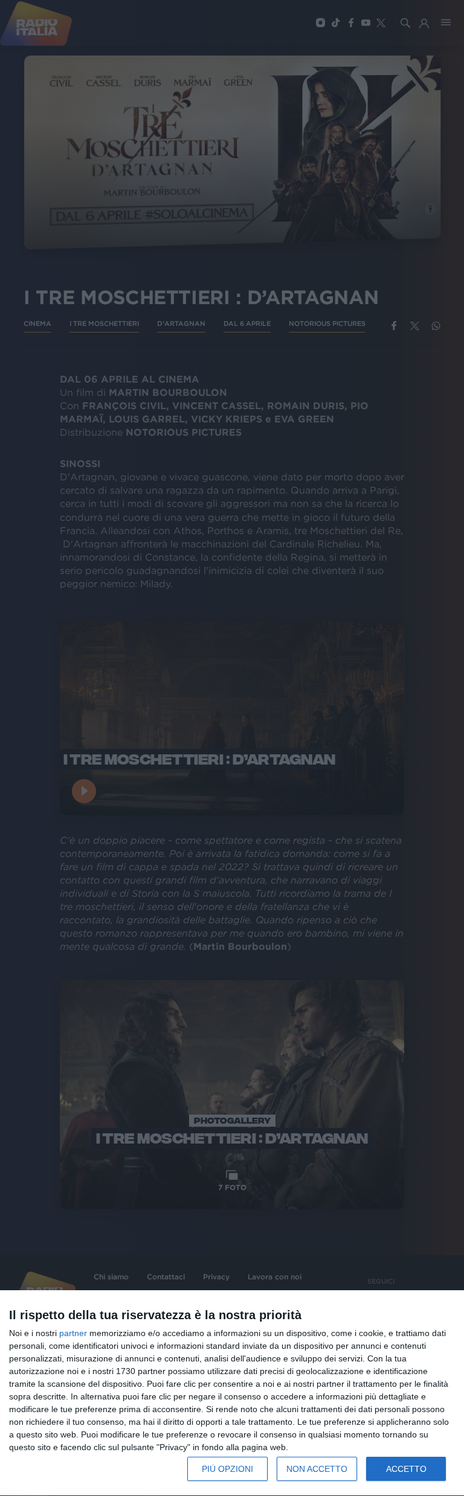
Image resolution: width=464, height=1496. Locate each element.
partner (73, 1333)
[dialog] (232, 1393)
